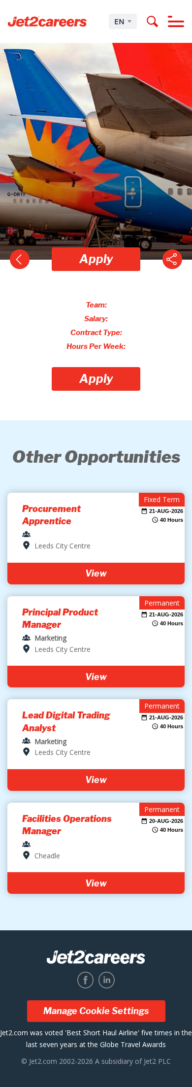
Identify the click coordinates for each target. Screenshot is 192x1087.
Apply (96, 259)
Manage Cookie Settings (96, 1011)
